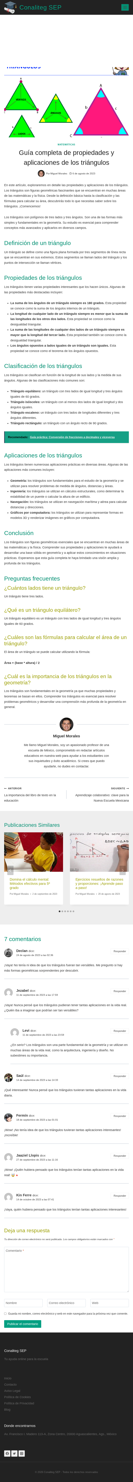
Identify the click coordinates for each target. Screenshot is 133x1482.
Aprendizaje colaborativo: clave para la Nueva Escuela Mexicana (102, 794)
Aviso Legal (12, 1391)
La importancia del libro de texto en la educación (30, 794)
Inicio (7, 1378)
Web (95, 1303)
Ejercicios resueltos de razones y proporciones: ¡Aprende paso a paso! (99, 883)
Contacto (10, 1384)
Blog (7, 1409)
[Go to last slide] (10, 870)
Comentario (15, 1250)
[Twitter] (14, 1453)
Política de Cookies (17, 1397)
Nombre (11, 1303)
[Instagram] (22, 1453)
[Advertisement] (66, 41)
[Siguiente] (122, 870)
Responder (120, 951)
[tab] (59, 911)
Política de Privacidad (19, 1403)
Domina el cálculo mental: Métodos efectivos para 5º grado (30, 883)
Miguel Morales (66, 736)
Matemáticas (66, 144)
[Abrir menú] (125, 7)
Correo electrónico (61, 1303)
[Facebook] (7, 1453)
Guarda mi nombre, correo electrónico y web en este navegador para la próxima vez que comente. (68, 1313)
